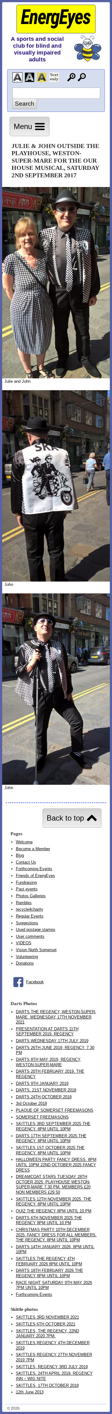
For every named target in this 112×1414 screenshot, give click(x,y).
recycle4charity (29, 909)
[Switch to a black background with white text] (30, 77)
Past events (27, 889)
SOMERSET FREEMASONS (42, 1117)
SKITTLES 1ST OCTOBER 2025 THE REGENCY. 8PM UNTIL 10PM (50, 1150)
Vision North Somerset (36, 949)
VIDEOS (23, 943)
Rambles (24, 902)
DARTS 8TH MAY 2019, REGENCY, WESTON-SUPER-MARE (48, 1062)
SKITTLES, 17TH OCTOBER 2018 (47, 1385)
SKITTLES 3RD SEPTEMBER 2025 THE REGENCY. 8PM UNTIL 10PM (53, 1126)
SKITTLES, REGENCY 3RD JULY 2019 (52, 1366)
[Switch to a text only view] (54, 77)
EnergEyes (55, 17)
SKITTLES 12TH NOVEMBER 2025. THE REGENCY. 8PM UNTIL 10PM (53, 1202)
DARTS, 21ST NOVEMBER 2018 (46, 1090)
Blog (20, 855)
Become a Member (33, 848)
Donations (25, 963)
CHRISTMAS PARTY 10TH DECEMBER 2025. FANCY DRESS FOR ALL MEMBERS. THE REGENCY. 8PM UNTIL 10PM (56, 1234)
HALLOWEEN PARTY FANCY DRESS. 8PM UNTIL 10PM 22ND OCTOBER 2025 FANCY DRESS (56, 1164)
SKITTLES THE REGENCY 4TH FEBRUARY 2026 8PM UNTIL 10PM (49, 1261)
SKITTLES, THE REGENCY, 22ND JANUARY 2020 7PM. (47, 1334)
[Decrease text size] (82, 77)
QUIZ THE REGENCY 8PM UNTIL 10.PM (53, 1211)
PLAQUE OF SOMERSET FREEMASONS (54, 1110)
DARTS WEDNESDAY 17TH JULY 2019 (52, 1040)
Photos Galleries (31, 896)
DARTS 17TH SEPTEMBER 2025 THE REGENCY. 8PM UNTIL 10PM (51, 1138)
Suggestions (27, 923)
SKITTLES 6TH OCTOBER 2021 (45, 1324)
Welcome (24, 842)
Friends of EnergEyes (35, 875)
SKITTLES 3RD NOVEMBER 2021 (47, 1317)
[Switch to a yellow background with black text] (42, 77)
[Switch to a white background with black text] (17, 77)
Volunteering (27, 956)
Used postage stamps (35, 929)
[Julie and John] (56, 377)
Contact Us (26, 862)
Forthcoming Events (34, 868)
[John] (56, 580)
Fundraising (26, 882)
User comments (30, 936)
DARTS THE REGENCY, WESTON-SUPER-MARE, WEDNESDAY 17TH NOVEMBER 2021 (56, 1016)
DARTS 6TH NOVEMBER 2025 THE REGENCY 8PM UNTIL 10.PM (49, 1220)
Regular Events (30, 916)
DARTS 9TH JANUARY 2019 (42, 1083)
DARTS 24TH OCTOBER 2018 (44, 1097)
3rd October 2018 (31, 1103)
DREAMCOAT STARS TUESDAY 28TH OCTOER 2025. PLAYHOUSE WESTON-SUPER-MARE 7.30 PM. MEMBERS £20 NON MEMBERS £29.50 (53, 1184)
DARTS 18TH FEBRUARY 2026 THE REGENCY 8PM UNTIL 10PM (49, 1273)
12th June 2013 (30, 1392)
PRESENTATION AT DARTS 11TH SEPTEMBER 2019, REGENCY (47, 1032)
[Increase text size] (71, 77)
